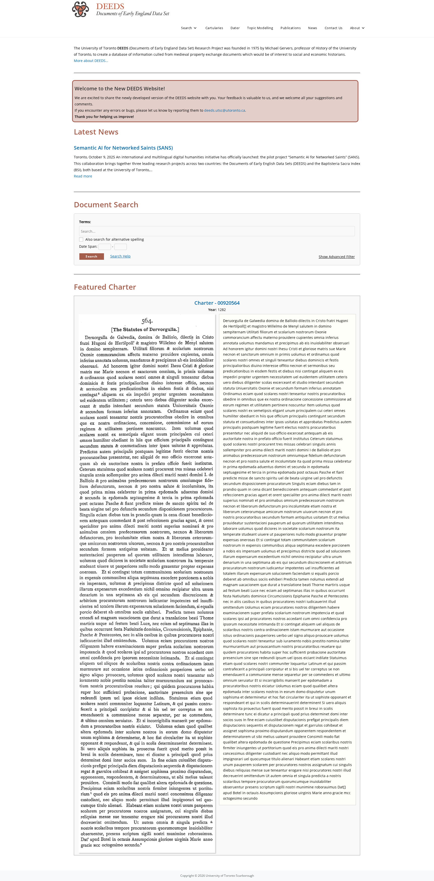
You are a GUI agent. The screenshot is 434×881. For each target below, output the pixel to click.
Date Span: (88, 246)
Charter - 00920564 (217, 302)
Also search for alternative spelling (114, 239)
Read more (83, 176)
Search (91, 256)
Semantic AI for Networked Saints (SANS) (123, 147)
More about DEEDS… (91, 60)
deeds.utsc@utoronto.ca (224, 110)
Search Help (120, 256)
